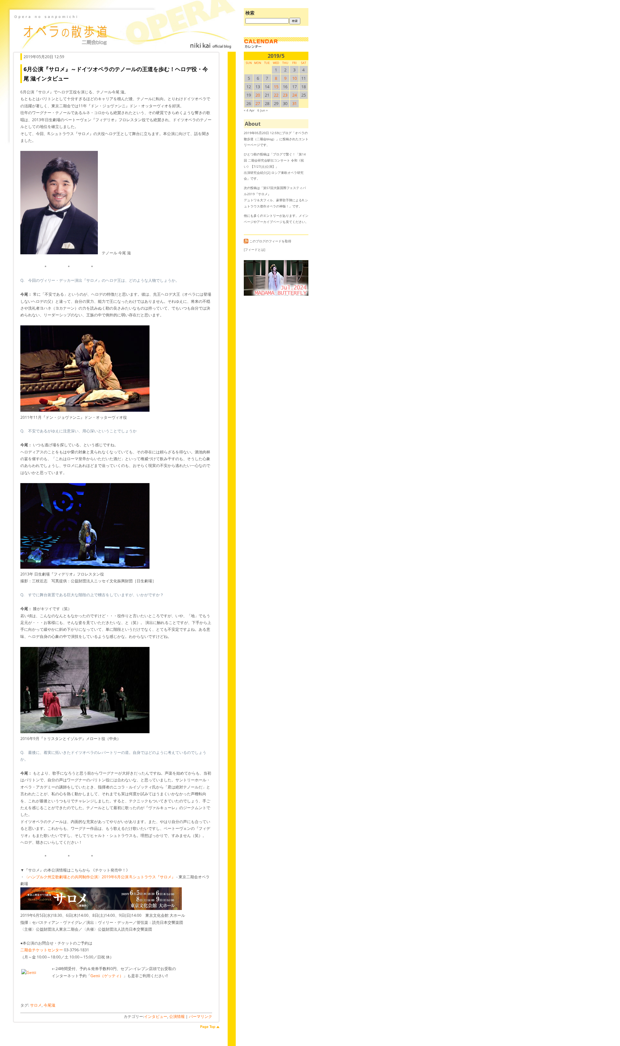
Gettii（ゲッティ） (106, 975)
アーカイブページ (270, 221)
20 (257, 95)
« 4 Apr (249, 110)
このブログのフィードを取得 (270, 241)
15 (276, 87)
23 (285, 95)
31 (294, 103)
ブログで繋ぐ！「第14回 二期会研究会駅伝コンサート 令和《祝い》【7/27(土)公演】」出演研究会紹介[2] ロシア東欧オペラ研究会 (275, 166)
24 (294, 95)
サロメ (36, 1005)
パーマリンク (200, 1016)
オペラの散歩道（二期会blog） (123, 31)
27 (257, 103)
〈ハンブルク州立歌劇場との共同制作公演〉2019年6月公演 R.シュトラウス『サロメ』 (99, 877)
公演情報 (177, 1016)
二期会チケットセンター (41, 950)
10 (294, 78)
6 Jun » (262, 110)
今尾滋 (49, 1005)
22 (276, 95)
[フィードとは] (254, 249)
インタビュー (155, 1016)
